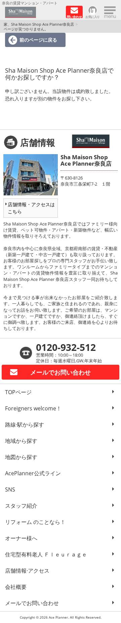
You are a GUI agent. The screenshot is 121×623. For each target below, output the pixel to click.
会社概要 (16, 587)
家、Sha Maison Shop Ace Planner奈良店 (39, 24)
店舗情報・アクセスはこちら (31, 208)
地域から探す (21, 441)
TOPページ (18, 392)
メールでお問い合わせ (32, 603)
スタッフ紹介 (21, 505)
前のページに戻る (38, 40)
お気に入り (92, 16)
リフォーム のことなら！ (35, 522)
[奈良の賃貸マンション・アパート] (33, 12)
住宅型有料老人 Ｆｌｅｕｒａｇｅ (46, 554)
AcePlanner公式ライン (33, 473)
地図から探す (21, 457)
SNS (10, 489)
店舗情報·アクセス (27, 570)
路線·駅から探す (24, 424)
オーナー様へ (21, 538)
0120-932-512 (66, 347)
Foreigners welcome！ (33, 408)
